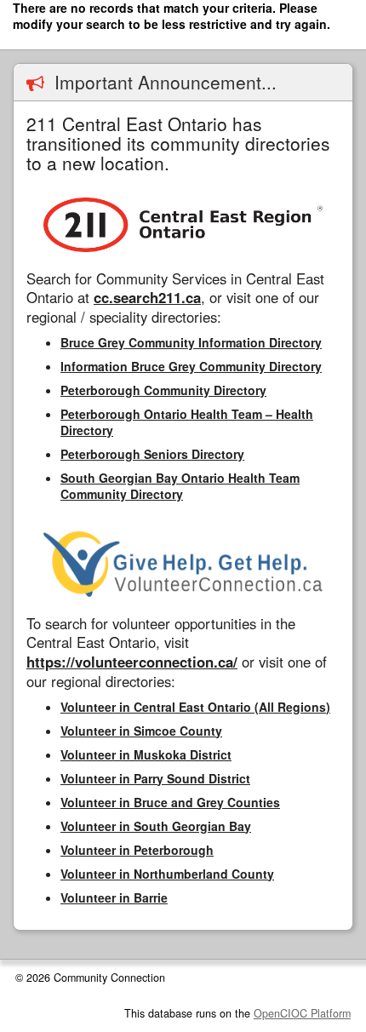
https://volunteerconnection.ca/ (131, 661)
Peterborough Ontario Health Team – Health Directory (186, 422)
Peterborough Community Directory (163, 389)
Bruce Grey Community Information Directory (191, 342)
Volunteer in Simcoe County (141, 730)
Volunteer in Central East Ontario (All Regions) (195, 706)
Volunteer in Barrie (114, 897)
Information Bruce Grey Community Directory (191, 366)
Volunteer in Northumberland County (167, 873)
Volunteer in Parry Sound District (155, 778)
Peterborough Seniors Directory (152, 453)
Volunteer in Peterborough (137, 849)
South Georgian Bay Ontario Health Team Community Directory (180, 485)
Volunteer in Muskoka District (146, 754)
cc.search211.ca (147, 297)
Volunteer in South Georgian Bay (155, 825)
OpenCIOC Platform (302, 1013)
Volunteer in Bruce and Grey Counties (170, 802)
